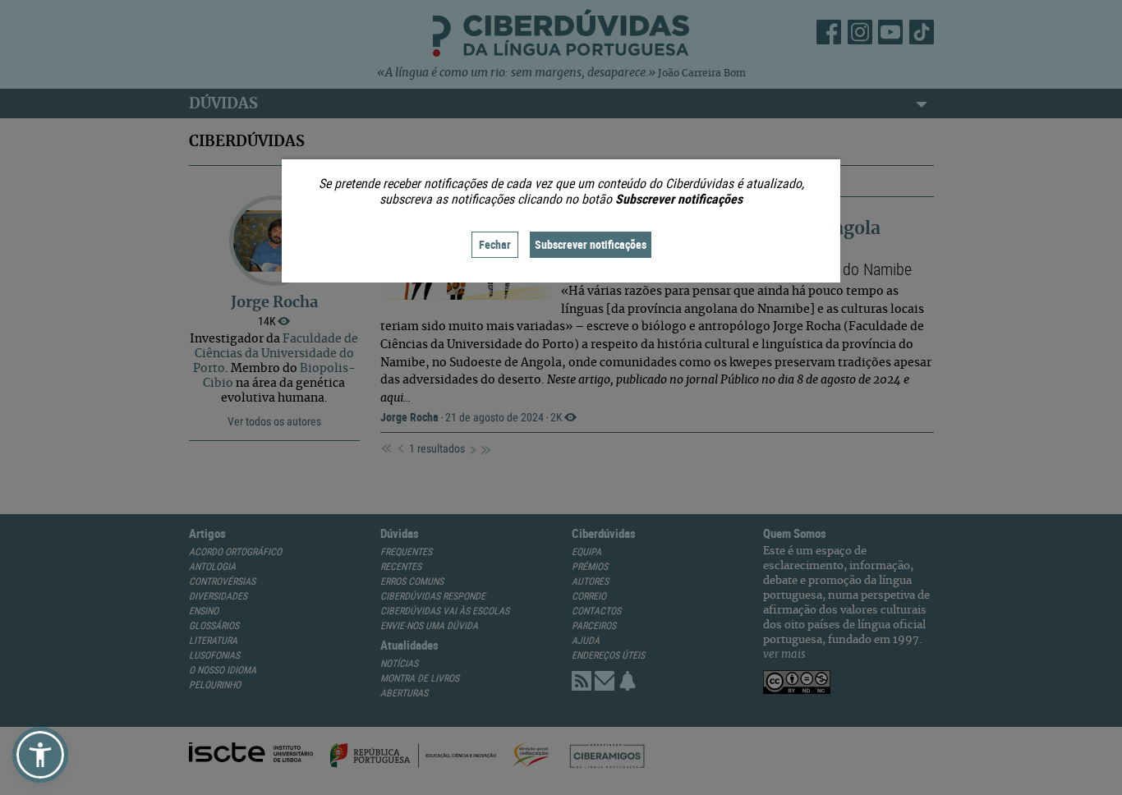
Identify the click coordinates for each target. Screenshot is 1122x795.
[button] (40, 755)
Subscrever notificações (590, 244)
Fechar (495, 244)
